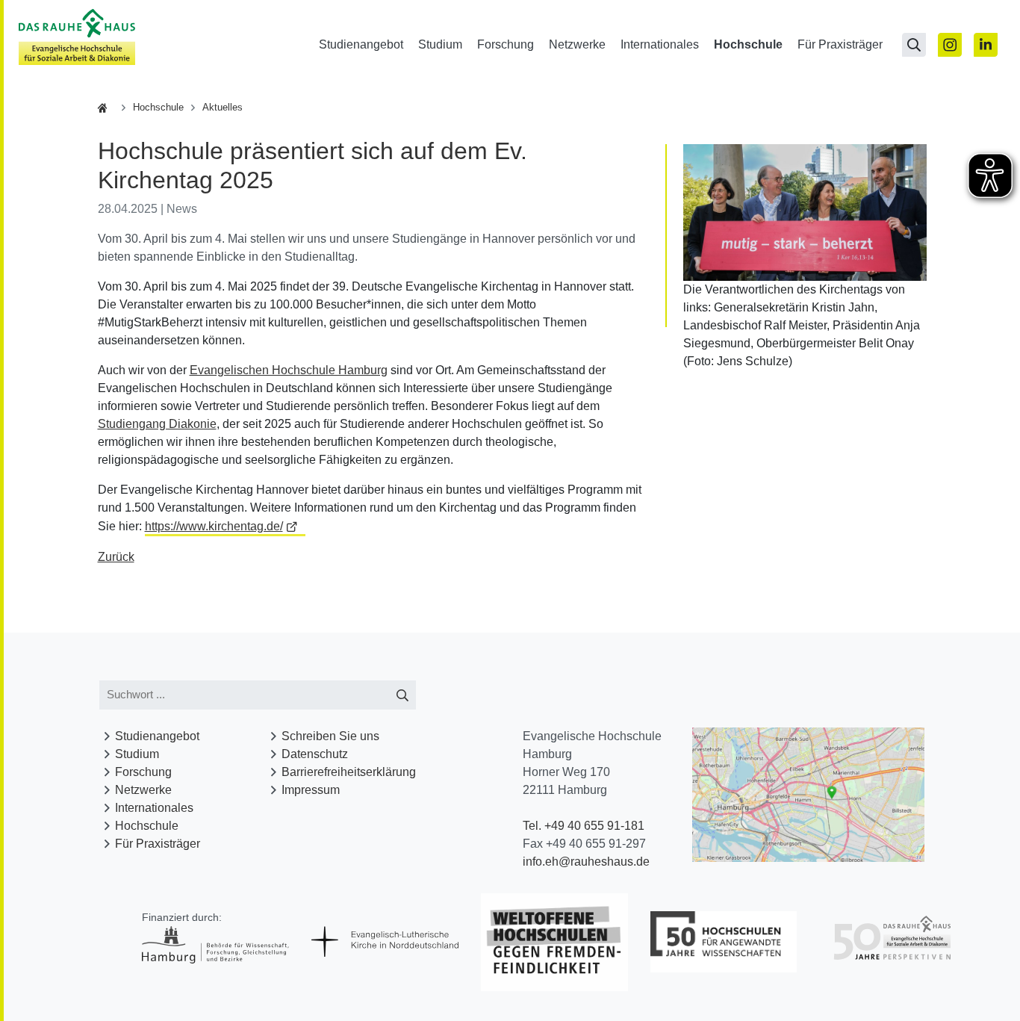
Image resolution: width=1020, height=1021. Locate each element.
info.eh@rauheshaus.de (586, 861)
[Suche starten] (403, 695)
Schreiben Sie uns (330, 736)
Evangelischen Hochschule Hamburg (289, 370)
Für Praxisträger (840, 44)
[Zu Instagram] (950, 45)
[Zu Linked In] (986, 45)
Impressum (311, 789)
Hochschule (748, 44)
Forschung (505, 44)
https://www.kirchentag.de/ (214, 526)
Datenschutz (315, 754)
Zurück (116, 556)
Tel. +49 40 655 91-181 (583, 825)
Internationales (660, 44)
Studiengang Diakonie (157, 424)
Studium (440, 44)
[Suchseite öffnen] (914, 45)
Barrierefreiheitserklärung (349, 772)
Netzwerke (577, 44)
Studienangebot (361, 44)
